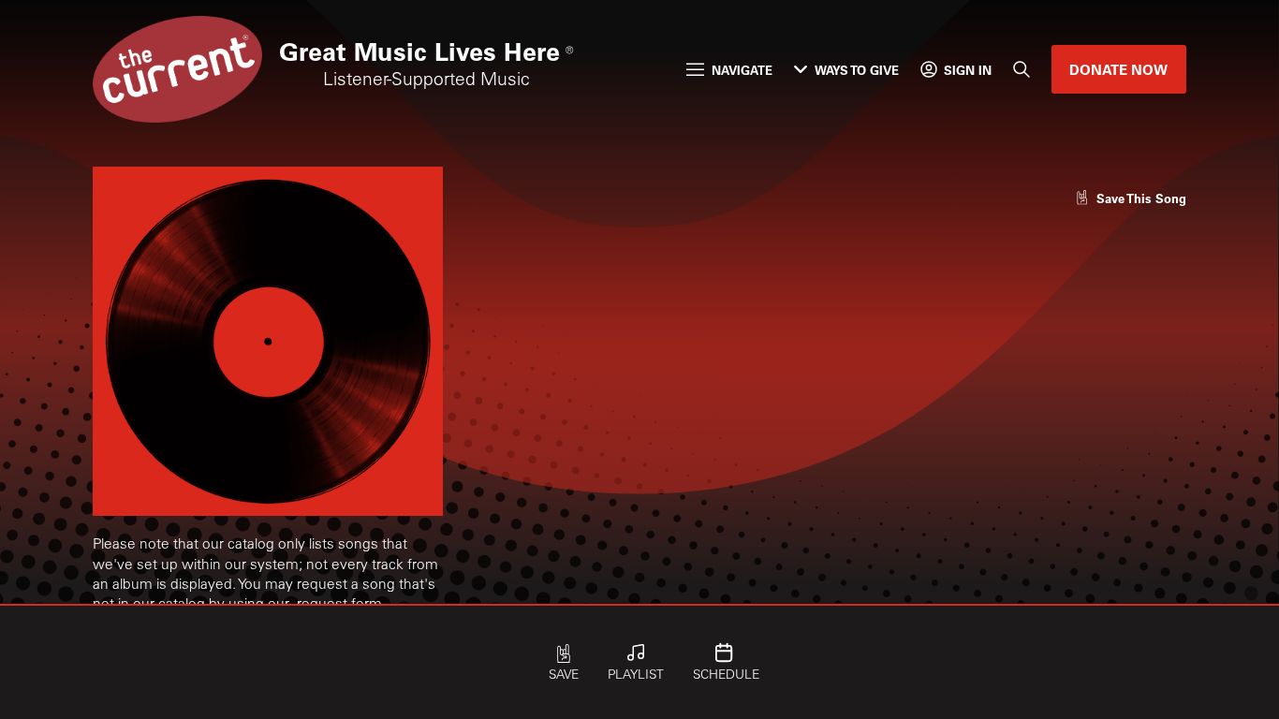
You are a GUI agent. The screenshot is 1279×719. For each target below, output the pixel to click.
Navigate (742, 70)
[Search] (1022, 70)
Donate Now (1118, 69)
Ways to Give (857, 70)
